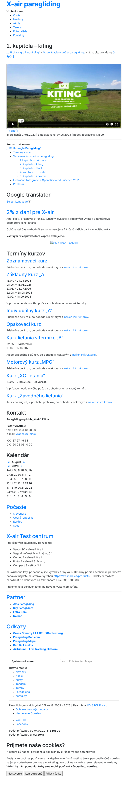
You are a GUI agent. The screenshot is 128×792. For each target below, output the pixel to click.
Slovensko (19, 513)
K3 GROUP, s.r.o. (97, 705)
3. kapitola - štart (31, 168)
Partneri (16, 597)
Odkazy (16, 626)
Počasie (16, 507)
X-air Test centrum (29, 536)
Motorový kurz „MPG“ (30, 362)
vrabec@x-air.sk (26, 434)
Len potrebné (33, 773)
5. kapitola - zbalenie (33, 176)
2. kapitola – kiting (31, 164)
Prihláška (18, 184)
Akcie (16, 23)
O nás (16, 15)
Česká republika (23, 517)
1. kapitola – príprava (33, 160)
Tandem (21, 683)
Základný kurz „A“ (26, 274)
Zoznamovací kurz (26, 261)
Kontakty (18, 35)
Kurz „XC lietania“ (25, 375)
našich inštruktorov (76, 267)
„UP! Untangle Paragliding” (23, 52)
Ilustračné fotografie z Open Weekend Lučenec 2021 (46, 180)
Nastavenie (15, 773)
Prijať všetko (54, 773)
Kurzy (19, 679)
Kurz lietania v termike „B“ (34, 337)
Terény (17, 27)
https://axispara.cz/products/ (72, 576)
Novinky (18, 19)
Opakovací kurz (23, 324)
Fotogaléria (20, 31)
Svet (16, 525)
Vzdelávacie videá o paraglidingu (64, 52)
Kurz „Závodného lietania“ (35, 396)
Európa (17, 521)
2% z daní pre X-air (30, 212)
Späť (12, 130)
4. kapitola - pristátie (33, 172)
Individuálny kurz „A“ (29, 310)
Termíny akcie (22, 152)
